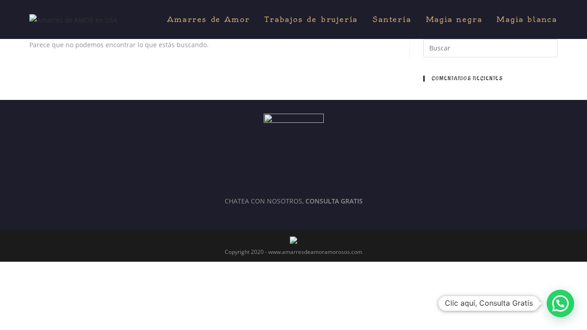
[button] (560, 303)
